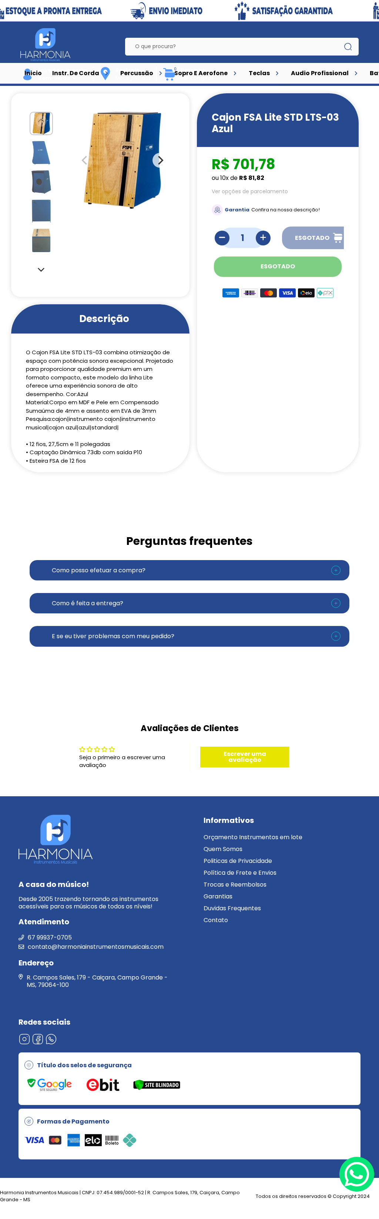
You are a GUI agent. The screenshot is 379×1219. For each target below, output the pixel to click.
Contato (216, 920)
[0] (169, 79)
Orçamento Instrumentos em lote (253, 837)
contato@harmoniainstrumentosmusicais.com (96, 946)
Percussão (136, 73)
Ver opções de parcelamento (250, 191)
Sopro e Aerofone (201, 73)
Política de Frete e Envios (240, 872)
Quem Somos (223, 849)
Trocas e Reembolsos (235, 884)
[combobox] (236, 46)
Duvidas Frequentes (232, 908)
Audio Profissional (320, 73)
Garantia (237, 209)
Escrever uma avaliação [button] (245, 757)
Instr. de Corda (75, 73)
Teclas (259, 73)
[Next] (41, 269)
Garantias (218, 896)
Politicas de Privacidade (238, 861)
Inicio (33, 73)
